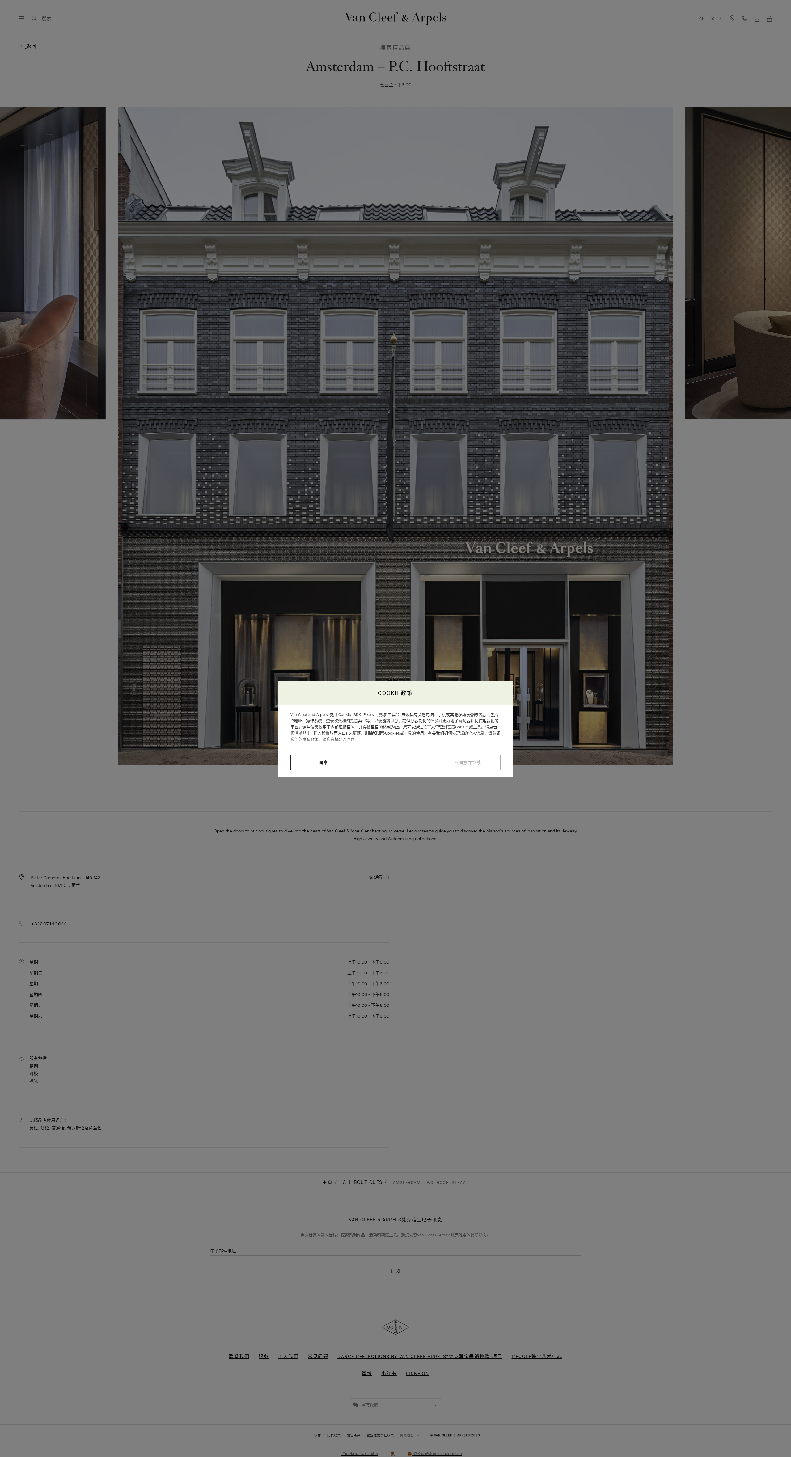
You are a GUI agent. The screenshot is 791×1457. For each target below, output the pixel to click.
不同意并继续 (467, 762)
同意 (323, 762)
